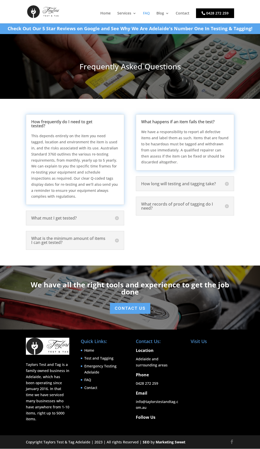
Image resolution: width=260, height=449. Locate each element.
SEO (146, 442)
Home (105, 13)
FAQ (146, 13)
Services (124, 13)
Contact (182, 13)
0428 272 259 (217, 13)
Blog (160, 13)
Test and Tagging (98, 358)
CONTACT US (130, 308)
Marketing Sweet (170, 442)
